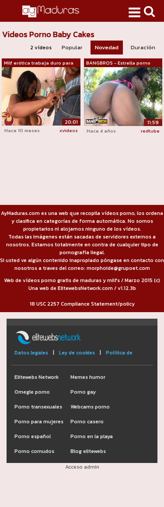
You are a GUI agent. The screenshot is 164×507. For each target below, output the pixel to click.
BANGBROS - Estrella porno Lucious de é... (118, 63)
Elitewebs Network (36, 377)
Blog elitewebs (88, 451)
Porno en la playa (91, 436)
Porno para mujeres (38, 421)
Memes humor (87, 377)
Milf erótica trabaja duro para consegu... (38, 63)
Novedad (107, 47)
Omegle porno (32, 392)
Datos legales (31, 353)
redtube (150, 130)
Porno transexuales (38, 407)
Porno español (32, 436)
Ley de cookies (77, 353)
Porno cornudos (34, 451)
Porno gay (83, 392)
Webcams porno (90, 407)
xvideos (68, 130)
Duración (143, 47)
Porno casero (87, 421)
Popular (72, 47)
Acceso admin (82, 467)
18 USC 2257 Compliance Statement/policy (82, 304)
